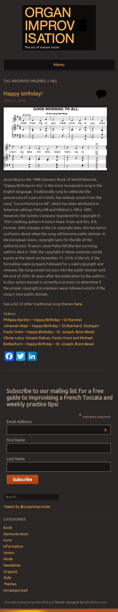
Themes (9, 584)
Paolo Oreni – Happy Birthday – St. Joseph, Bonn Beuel (48, 332)
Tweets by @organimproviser (27, 507)
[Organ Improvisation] (59, 52)
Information (13, 546)
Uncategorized (15, 590)
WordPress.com (95, 602)
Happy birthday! (23, 93)
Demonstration (15, 534)
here (78, 304)
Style (7, 578)
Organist (10, 571)
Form (7, 540)
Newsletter (12, 565)
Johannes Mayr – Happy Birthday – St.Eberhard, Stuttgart (51, 326)
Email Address (57, 421)
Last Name (16, 458)
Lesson (8, 553)
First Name (16, 440)
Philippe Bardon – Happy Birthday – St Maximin (42, 320)
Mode (8, 559)
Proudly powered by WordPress (28, 602)
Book (7, 527)
